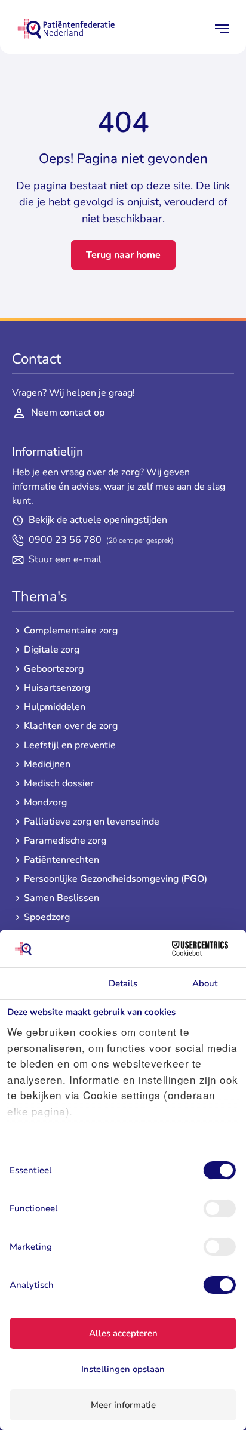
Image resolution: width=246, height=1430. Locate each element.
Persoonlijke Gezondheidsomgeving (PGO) (115, 879)
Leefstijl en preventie (70, 745)
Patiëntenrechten (61, 860)
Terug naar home (123, 255)
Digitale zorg (51, 650)
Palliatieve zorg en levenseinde (91, 822)
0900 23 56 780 (101, 540)
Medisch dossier (59, 783)
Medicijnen (47, 764)
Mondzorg (45, 803)
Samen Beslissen (61, 898)
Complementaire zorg (71, 631)
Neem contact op (67, 412)
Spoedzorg (47, 917)
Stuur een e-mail (65, 559)
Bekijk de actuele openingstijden (98, 520)
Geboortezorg (54, 669)
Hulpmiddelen (54, 707)
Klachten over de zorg (71, 726)
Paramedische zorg (65, 841)
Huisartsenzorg (57, 688)
